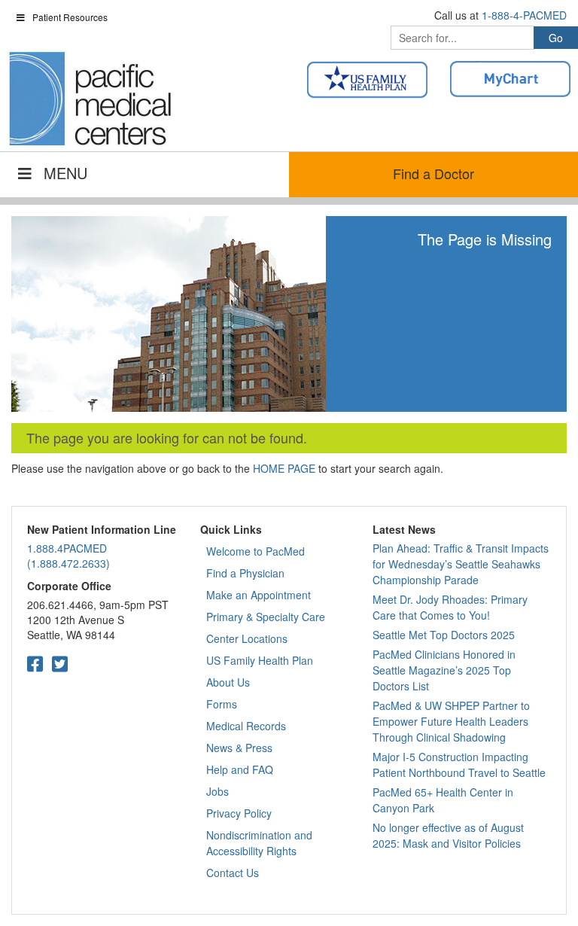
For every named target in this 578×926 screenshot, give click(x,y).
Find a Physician (245, 572)
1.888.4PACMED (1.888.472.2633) (68, 556)
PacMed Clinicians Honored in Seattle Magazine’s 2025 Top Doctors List (444, 670)
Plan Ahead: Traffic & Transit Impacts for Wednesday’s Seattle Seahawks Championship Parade (461, 564)
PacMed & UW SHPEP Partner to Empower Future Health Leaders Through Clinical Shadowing (451, 721)
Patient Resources (70, 17)
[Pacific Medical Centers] (90, 99)
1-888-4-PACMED (524, 15)
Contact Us (232, 872)
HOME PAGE (284, 468)
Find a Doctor (433, 173)
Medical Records (246, 725)
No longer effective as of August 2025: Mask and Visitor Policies (448, 835)
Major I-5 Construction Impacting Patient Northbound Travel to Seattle (459, 764)
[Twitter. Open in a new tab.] (60, 663)
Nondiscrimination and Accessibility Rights (259, 842)
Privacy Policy (239, 813)
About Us (228, 682)
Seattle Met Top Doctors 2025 (444, 634)
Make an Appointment (258, 594)
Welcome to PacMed (255, 551)
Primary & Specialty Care (265, 616)
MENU (65, 173)
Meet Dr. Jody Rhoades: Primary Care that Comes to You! (450, 607)
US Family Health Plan (259, 660)
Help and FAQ (239, 769)
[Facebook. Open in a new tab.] (35, 663)
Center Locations (246, 638)
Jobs (217, 791)
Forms (221, 703)
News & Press (239, 747)
